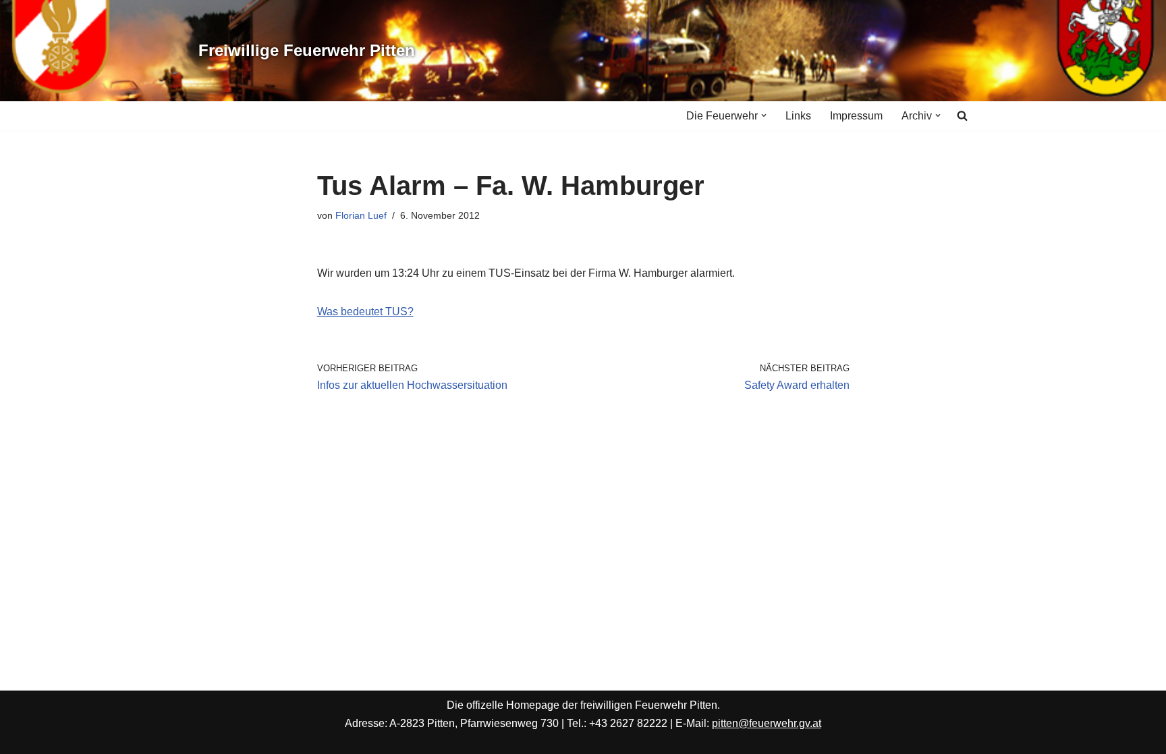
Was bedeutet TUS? (365, 311)
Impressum (856, 116)
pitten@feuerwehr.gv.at (766, 723)
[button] (764, 115)
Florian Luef (361, 215)
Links (798, 116)
